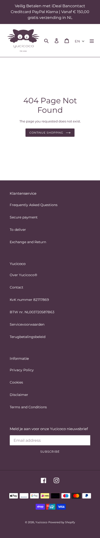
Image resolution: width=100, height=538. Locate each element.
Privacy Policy (22, 370)
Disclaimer (19, 395)
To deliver (18, 229)
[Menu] (92, 41)
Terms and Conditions (28, 407)
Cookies (16, 382)
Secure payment (24, 217)
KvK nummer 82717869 (29, 299)
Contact (16, 287)
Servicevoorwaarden (27, 324)
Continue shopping (46, 132)
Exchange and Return (28, 242)
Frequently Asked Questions (34, 205)
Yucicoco (41, 522)
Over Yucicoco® (23, 275)
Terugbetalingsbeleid (27, 337)
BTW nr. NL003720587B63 (32, 312)
